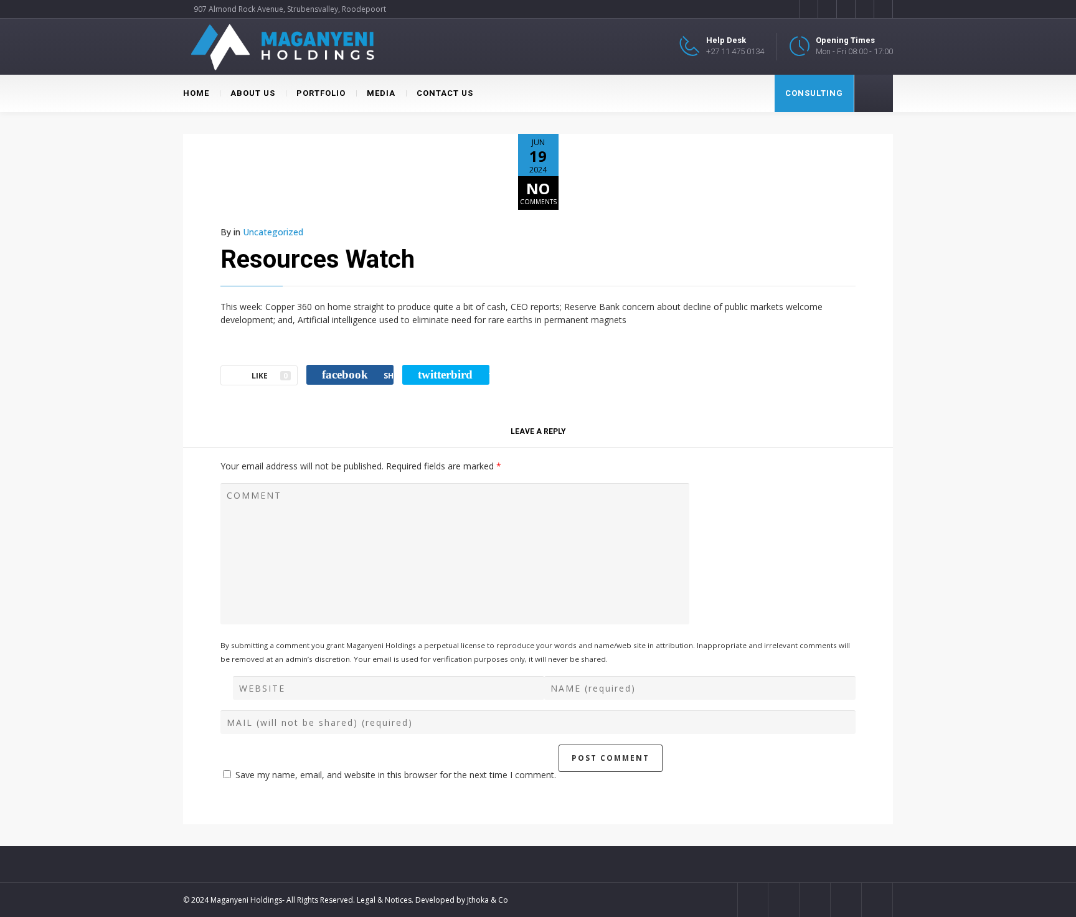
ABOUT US (252, 93)
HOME (196, 93)
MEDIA (381, 93)
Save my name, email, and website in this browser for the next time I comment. (395, 775)
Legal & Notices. (385, 900)
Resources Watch (317, 259)
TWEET (453, 374)
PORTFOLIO (321, 93)
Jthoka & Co (487, 900)
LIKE (270, 375)
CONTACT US (445, 93)
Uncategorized (273, 232)
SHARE (358, 374)
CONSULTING (814, 93)
